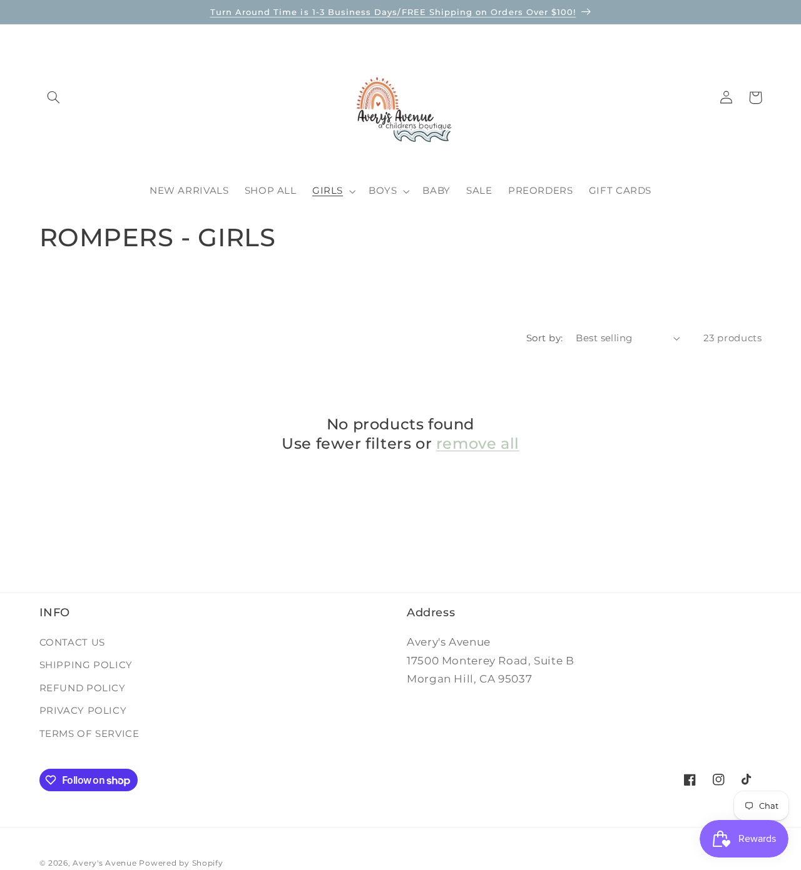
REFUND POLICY (82, 688)
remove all (477, 443)
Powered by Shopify (181, 863)
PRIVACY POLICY (83, 710)
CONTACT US (72, 642)
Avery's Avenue (104, 863)
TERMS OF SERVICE (89, 733)
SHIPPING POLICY (86, 665)
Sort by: (544, 338)
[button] (53, 97)
